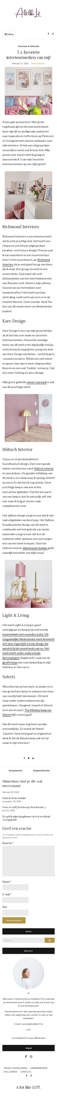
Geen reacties (38, 63)
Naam (6, 881)
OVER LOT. (26, 1071)
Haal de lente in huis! (14, 798)
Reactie (8, 843)
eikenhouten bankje (35, 548)
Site (4, 907)
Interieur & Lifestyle (28, 46)
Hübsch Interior (44, 468)
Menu (10, 34)
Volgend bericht (41, 770)
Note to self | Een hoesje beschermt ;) (23, 807)
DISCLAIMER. (10, 1071)
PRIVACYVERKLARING (15, 1068)
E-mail (7, 894)
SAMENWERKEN (38, 1068)
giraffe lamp (9, 662)
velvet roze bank (37, 382)
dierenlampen (10, 657)
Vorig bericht (15, 770)
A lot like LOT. (28, 1087)
